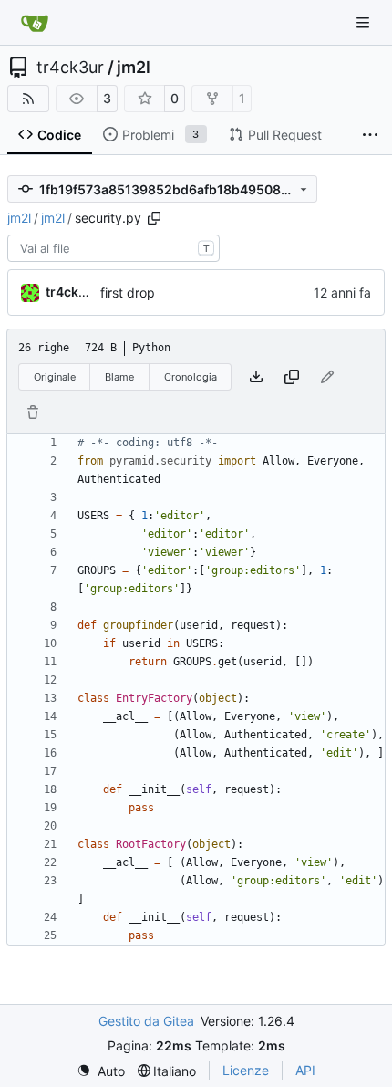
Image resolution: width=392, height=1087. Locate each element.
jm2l (133, 67)
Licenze (245, 1070)
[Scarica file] (256, 377)
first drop (127, 292)
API (305, 1070)
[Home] (34, 22)
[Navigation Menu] (364, 22)
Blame (119, 377)
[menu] (101, 1071)
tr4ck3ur (70, 67)
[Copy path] (154, 218)
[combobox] (113, 248)
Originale (55, 377)
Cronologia (190, 377)
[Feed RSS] (28, 98)
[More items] (370, 135)
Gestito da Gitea (146, 1021)
